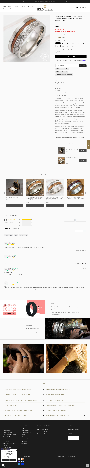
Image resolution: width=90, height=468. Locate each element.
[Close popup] (16, 450)
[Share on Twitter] (61, 34)
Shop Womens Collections (66, 359)
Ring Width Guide (7, 447)
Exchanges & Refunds (26, 432)
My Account (24, 441)
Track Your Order (25, 430)
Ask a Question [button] (70, 220)
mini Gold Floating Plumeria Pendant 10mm (10, 455)
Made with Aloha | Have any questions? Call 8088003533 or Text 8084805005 (45, 1)
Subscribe (73, 438)
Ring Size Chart (6, 439)
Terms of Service (25, 439)
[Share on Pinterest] (62, 34)
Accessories (30, 6)
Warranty (23, 434)
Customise (5, 8)
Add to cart (71, 56)
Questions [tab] (15, 228)
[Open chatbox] (3, 465)
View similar (5, 460)
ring (26, 235)
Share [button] (7, 250)
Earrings (23, 6)
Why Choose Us (6, 428)
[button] (83, 250)
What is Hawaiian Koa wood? (9, 434)
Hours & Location (6, 430)
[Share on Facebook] (59, 34)
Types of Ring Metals (7, 436)
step (11, 235)
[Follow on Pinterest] (44, 434)
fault (6, 235)
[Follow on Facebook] (37, 434)
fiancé (21, 235)
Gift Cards (5, 445)
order (16, 235)
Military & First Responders (9, 443)
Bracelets (17, 6)
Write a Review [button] (81, 220)
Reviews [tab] (6, 228)
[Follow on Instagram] (40, 434)
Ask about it (13, 460)
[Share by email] (64, 34)
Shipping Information (25, 428)
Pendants (10, 6)
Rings (4, 6)
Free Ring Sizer (6, 441)
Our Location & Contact (22, 8)
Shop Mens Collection (23, 359)
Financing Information (7, 432)
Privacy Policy (24, 436)
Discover (12, 8)
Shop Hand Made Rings (31, 332)
